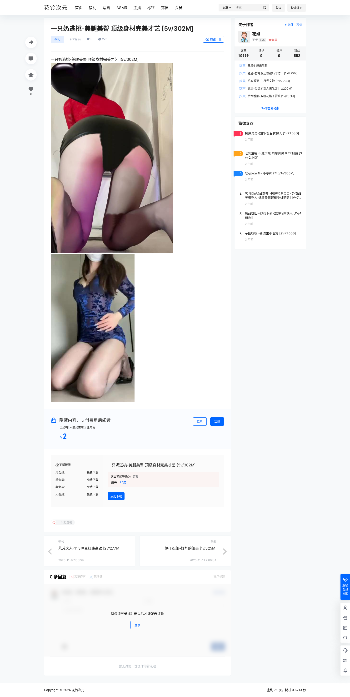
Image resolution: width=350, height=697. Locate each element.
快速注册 (296, 8)
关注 (291, 24)
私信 (299, 24)
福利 (92, 7)
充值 (165, 7)
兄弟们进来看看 (253, 65)
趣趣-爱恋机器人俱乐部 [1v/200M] (265, 88)
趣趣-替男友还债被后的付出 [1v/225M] (268, 73)
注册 (217, 421)
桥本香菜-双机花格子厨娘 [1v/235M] (267, 96)
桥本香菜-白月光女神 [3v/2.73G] (264, 81)
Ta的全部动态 (270, 108)
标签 (151, 7)
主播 (137, 7)
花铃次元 (77, 690)
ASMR (121, 7)
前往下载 (215, 39)
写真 (106, 7)
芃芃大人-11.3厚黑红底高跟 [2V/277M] (89, 548)
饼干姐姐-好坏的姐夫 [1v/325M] (190, 548)
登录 (278, 8)
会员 (178, 7)
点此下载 (116, 496)
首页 (79, 7)
